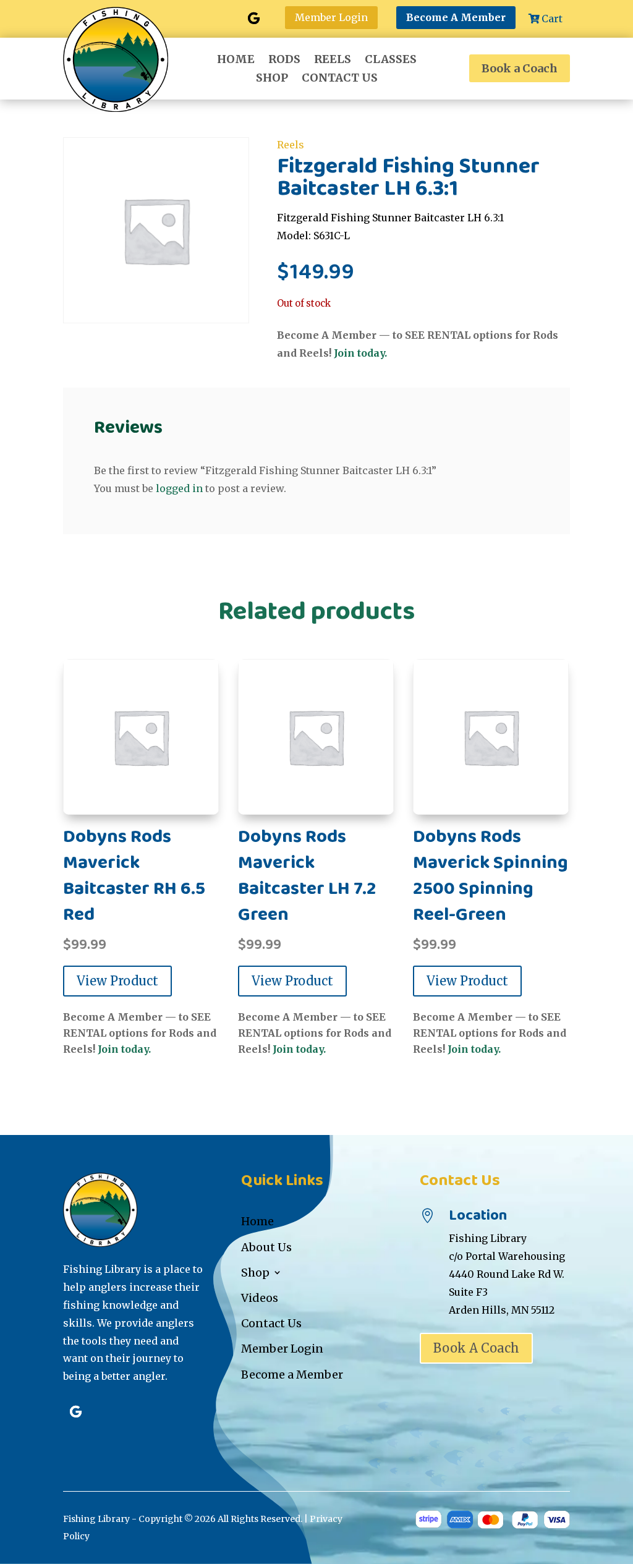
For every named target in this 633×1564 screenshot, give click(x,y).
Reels (332, 60)
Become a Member (292, 1374)
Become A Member (456, 17)
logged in (179, 488)
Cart (552, 18)
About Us (266, 1247)
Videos (259, 1298)
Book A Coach (476, 1348)
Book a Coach (520, 68)
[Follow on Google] (254, 18)
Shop (272, 79)
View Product (117, 980)
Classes (391, 60)
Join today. (360, 353)
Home (236, 60)
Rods (284, 60)
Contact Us (340, 79)
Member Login (331, 17)
